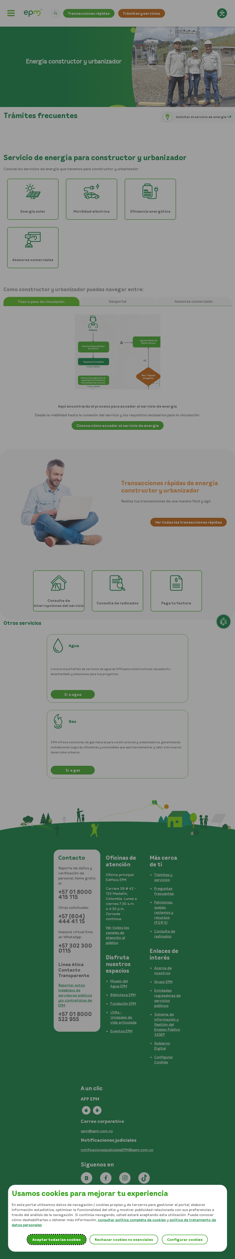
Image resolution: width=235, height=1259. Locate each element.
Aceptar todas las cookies (56, 1239)
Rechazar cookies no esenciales (124, 1239)
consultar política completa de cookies (132, 1219)
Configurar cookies (185, 1239)
